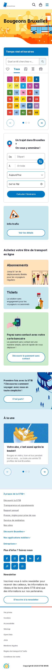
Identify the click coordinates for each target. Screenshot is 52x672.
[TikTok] (38, 558)
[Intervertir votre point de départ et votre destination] (40, 161)
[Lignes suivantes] (41, 123)
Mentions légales (11, 646)
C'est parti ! (18, 399)
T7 (16, 85)
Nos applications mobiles (16, 537)
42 (23, 112)
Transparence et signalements (19, 505)
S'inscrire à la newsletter (26, 599)
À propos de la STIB (13, 494)
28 (36, 99)
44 (36, 112)
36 (23, 105)
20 (16, 99)
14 (23, 92)
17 (30, 92)
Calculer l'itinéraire (26, 194)
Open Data (8, 634)
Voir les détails (26, 233)
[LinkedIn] (30, 558)
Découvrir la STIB (12, 500)
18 (36, 92)
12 (10, 92)
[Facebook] (7, 558)
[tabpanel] (26, 101)
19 (10, 99)
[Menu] (47, 5)
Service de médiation (14, 520)
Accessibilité (9, 623)
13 (16, 92)
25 (29, 99)
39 (9, 112)
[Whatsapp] (22, 566)
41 (16, 112)
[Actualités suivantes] (44, 472)
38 (36, 105)
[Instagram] (14, 558)
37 (29, 105)
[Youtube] (22, 558)
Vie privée (8, 612)
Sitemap (7, 629)
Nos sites (8, 525)
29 (9, 105)
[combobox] (22, 61)
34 (16, 105)
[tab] (7, 70)
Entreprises (9, 544)
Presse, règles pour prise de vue (20, 515)
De (10, 156)
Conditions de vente (12, 657)
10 (36, 85)
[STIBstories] (14, 566)
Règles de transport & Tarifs (15, 651)
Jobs (6, 640)
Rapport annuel (11, 510)
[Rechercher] (33, 4)
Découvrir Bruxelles (13, 531)
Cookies (7, 618)
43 (29, 112)
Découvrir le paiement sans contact (26, 357)
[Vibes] (7, 566)
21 (23, 99)
